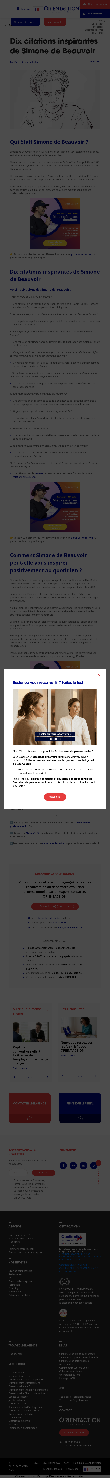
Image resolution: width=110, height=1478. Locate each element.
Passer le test (55, 797)
